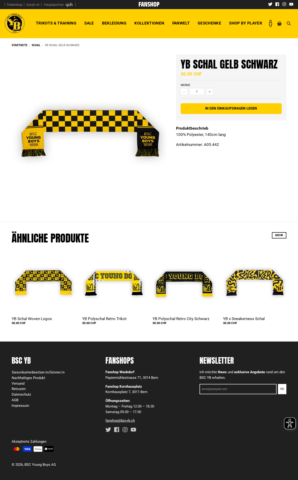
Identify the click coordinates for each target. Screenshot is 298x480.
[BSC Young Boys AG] (149, 5)
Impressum (20, 406)
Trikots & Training (56, 23)
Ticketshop (14, 5)
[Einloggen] (270, 23)
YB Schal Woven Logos (32, 318)
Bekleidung (114, 23)
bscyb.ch (33, 5)
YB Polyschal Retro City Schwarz (180, 318)
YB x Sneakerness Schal (244, 318)
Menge (185, 85)
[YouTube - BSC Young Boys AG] (291, 4)
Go (282, 388)
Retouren (19, 389)
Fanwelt (181, 23)
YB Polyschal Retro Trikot (104, 318)
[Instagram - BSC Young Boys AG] (284, 4)
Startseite (19, 45)
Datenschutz (21, 394)
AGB (15, 400)
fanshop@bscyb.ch (120, 420)
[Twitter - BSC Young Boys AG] (270, 4)
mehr (279, 235)
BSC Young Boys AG (40, 465)
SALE (89, 23)
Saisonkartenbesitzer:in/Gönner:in (38, 372)
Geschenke (209, 23)
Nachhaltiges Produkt (28, 378)
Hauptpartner (54, 5)
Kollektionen (149, 23)
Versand (18, 383)
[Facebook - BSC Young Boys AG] (277, 4)
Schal (36, 45)
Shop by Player (245, 23)
